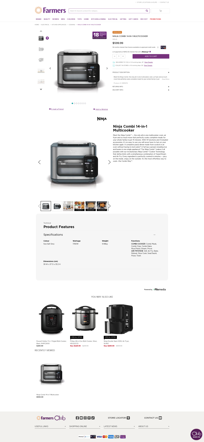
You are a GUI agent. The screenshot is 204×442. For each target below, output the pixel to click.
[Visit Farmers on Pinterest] (89, 417)
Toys (79, 19)
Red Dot (144, 19)
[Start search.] (147, 10)
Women (55, 19)
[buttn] (41, 31)
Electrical (113, 19)
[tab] (50, 426)
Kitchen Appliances (59, 25)
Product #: (117, 83)
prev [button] (40, 162)
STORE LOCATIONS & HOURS (147, 2)
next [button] (110, 162)
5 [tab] (80, 103)
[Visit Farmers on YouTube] (81, 417)
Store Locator (117, 418)
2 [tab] (74, 103)
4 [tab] (78, 103)
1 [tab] (72, 103)
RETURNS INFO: (118, 87)
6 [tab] (82, 103)
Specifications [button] (53, 234)
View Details (148, 62)
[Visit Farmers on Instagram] (85, 417)
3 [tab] (76, 103)
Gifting (123, 19)
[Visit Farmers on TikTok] (93, 417)
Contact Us (151, 418)
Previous (50, 68)
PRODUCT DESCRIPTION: (121, 72)
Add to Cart (151, 56)
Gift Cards (133, 19)
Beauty (47, 19)
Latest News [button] (110, 426)
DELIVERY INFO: (118, 90)
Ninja (115, 39)
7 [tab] (85, 103)
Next (107, 68)
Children (71, 19)
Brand (38, 19)
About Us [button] (143, 426)
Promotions (155, 19)
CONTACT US (164, 2)
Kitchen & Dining (98, 19)
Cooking (72, 25)
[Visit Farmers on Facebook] (77, 417)
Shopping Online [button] (78, 426)
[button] (41, 89)
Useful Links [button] (41, 426)
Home (86, 19)
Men (63, 19)
